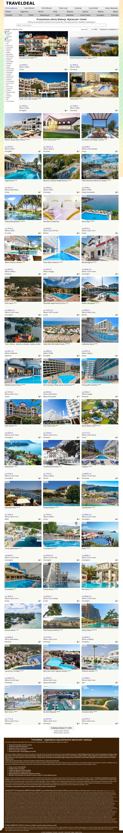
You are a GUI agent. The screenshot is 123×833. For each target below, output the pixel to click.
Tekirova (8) (56, 816)
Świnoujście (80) (10, 801)
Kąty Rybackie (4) (107, 820)
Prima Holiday (10, 69)
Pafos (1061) (79, 792)
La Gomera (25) (32, 808)
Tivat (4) (59, 820)
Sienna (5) (78, 818)
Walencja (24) (64, 808)
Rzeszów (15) (31, 812)
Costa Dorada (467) (107, 793)
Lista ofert (60, 832)
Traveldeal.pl (48, 832)
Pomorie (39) (69, 804)
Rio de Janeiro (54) (83, 802)
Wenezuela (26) (90, 807)
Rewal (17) (87, 811)
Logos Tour (9, 88)
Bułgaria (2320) (100, 790)
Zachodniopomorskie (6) (98, 817)
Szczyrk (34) (77, 806)
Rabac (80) (16, 801)
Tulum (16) (104, 811)
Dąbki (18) (57, 811)
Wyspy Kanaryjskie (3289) (58, 791)
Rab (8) (61, 816)
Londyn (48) (43, 803)
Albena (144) (102, 797)
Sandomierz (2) (110, 822)
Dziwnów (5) (29, 820)
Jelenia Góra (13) (35, 813)
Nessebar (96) (10, 799)
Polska (8, 35)
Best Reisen (9, 54)
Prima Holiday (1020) (95, 827)
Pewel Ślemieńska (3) (98, 821)
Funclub (8, 90)
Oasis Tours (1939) (57, 827)
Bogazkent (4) (54, 821)
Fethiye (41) (48, 804)
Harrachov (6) (28, 818)
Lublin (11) (39, 815)
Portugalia (22, 110)
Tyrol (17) (76, 811)
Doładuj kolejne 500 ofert (61, 731)
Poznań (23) (101, 808)
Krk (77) (20, 801)
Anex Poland (9, 70)
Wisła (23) (89, 808)
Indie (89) (43, 799)
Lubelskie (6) (16, 818)
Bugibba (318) (97, 794)
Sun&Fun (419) (12, 829)
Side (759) (99, 792)
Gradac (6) (34, 818)
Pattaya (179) (16, 797)
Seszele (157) (55, 797)
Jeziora (85, 11)
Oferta (21, 67)
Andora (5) (34, 820)
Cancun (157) (61, 797)
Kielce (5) (13, 820)
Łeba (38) (91, 804)
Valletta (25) (19, 808)
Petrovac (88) (57, 799)
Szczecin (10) (85, 815)
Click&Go (8, 60)
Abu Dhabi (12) (102, 813)
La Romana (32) (99, 806)
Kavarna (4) (15, 821)
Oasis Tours (9, 58)
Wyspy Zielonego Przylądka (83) (103, 799)
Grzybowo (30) (43, 807)
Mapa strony (78, 832)
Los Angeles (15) (42, 812)
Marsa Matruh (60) (26, 802)
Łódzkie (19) (93, 809)
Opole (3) (106, 821)
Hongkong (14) (68, 812)
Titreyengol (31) (16, 807)
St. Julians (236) (59, 796)
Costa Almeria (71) (40, 801)
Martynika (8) (72, 816)
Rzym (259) (44, 796)
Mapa (115, 11)
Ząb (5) (69, 818)
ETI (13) (17, 830)
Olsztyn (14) (62, 812)
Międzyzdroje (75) (32, 801)
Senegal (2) (104, 822)
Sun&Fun (8, 79)
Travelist (8, 15)
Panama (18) (21, 811)
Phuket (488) (100, 793)
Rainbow (70, 15)
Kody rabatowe (111, 8)
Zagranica (9, 36)
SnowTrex (9, 96)
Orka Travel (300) (38, 829)
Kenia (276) (10, 796)
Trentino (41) (20, 804)
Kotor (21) (42, 809)
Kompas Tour (10, 76)
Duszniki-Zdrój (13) (43, 813)
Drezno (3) (46, 822)
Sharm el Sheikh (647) (28, 793)
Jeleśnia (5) (17, 820)
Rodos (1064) (73, 792)
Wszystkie (9, 33)
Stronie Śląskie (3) (80, 821)
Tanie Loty (63, 8)
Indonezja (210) (79, 796)
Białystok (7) (85, 817)
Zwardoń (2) (79, 822)
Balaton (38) (107, 804)
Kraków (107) (66, 798)
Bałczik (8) (20, 817)
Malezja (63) (102, 801)
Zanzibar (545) (74, 793)
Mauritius (8, 642)
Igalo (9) (46, 816)
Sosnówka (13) (91, 812)
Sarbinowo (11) (14, 815)
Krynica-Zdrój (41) (42, 804)
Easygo (8, 67)
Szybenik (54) (76, 802)
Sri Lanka (8, 233)
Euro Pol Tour (10, 83)
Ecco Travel (9, 87)
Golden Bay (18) (51, 811)
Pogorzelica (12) (72, 813)
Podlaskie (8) (66, 816)
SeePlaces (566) (51, 825)
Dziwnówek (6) (48, 818)
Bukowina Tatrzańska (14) (82, 812)
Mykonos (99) (84, 798)
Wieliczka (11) (109, 813)
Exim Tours (9, 45)
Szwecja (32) (88, 806)
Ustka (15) (20, 812)
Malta (7, 519)
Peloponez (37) (10, 806)
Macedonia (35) (39, 806)
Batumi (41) (53, 804)
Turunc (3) (74, 821)
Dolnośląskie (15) (56, 812)
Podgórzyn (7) (60, 817)
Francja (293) (109, 794)
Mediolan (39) (81, 804)
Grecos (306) (30, 829)
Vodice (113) (36, 798)
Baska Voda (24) (83, 808)
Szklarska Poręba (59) (35, 802)
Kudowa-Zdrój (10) (107, 815)
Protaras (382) (37, 794)
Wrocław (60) (10, 802)
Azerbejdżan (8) (26, 817)
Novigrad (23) (10, 809)
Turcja (84, 437)
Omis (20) (74, 809)
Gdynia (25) (47, 808)
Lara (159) (44, 797)
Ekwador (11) (44, 815)
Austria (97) (101, 798)
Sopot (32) (94, 806)
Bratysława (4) (48, 821)
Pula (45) (79, 803)
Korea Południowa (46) (56, 803)
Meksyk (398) (18, 794)
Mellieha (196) (95, 796)
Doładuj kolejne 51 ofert (61, 728)
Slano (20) (64, 809)
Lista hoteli (93, 8)
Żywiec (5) (65, 818)
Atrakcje (78, 8)
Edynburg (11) (51, 815)
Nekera (8, 52)
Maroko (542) (88, 793)
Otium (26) (107, 829)
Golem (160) (39, 797)
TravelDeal (7, 29)
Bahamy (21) (54, 809)
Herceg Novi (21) (47, 809)
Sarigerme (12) (66, 813)
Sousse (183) (10, 797)
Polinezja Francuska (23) (109, 808)
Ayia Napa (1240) (59, 792)
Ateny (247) (53, 796)
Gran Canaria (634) (44, 793)
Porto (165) (28, 797)
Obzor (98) (97, 798)
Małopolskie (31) (23, 807)
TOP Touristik (10, 56)
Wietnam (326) (69, 794)
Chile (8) (101, 816)
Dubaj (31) (37, 807)
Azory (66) (80, 801)
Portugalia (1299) (51, 792)
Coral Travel (85, 15)
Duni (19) (16, 811)
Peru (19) (107, 809)
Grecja (21, 69)
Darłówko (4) (31, 821)
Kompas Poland (10, 92)
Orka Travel (9, 78)
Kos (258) (49, 796)
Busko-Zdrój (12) (92, 813)
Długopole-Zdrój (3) (39, 822)
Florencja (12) (85, 813)
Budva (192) (106, 796)
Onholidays (9, 72)
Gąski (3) (24, 822)
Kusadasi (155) (80, 797)
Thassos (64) (91, 801)
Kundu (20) (79, 809)
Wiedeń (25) (13, 808)
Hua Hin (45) (89, 803)
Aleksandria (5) (40, 820)
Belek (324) (80, 794)
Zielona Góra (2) (86, 822)
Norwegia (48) (37, 803)
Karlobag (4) (20, 821)
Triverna (114, 15)
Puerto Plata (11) (33, 815)
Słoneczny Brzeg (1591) (29, 792)
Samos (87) (78, 799)
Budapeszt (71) (47, 801)
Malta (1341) (45, 792)
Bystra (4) (43, 821)
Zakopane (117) (24, 798)
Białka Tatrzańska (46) (72, 803)
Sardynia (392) (30, 794)
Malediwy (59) (43, 802)
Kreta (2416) (93, 790)
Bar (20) (89, 809)
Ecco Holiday (9, 61)
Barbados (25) (53, 808)
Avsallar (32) (9, 807)
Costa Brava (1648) (12, 792)
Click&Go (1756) (67, 827)
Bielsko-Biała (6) (55, 818)
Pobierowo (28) (56, 807)
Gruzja (45, 601)
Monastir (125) (18, 798)
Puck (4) (84, 820)
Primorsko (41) (27, 804)
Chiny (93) (22, 799)
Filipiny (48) (48, 803)
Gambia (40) (64, 804)
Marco (8, 97)
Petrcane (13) (104, 812)
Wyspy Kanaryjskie (88, 192)
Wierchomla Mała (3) (66, 821)
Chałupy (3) (57, 822)
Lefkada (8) (77, 816)
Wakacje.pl (44, 15)
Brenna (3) (62, 822)
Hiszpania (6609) (23, 790)
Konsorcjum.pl (10, 81)
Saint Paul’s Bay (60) (17, 802)
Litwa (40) (59, 804)
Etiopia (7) (75, 817)
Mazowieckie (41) (34, 804)
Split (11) (9, 815)
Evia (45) (94, 803)
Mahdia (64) (96, 801)
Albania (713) (109, 792)
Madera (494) (94, 793)
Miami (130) (11, 798)
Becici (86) (88, 799)
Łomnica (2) (74, 822)
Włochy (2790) (79, 790)
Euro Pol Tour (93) (67, 829)
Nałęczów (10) (100, 815)
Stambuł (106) (72, 798)
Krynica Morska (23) (17, 809)
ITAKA (30, 15)
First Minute (47, 8)
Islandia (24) (77, 808)
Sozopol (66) (71, 801)
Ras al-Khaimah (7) (53, 817)
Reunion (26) (97, 807)
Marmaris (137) (108, 797)
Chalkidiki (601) (68, 793)
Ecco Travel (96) (58, 829)
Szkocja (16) (109, 811)
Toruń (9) (20, 816)
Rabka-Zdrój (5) (88, 818)
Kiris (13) (17, 813)
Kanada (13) (28, 813)
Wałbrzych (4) (55, 820)
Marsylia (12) (79, 813)
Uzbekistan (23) (95, 808)
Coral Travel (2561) (31, 827)
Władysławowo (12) (52, 813)
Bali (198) (90, 796)
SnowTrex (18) (11, 830)
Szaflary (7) (36, 817)
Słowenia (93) (16, 799)
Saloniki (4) (71, 820)
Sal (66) (76, 801)
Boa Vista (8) (15, 817)
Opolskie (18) (27, 811)
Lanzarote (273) (16, 796)
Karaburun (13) (23, 813)
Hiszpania (8, 274)
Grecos (8, 51)
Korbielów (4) (9, 821)
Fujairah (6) (42, 818)
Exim (58, 15)
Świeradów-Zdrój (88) (49, 799)
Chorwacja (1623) (20, 792)
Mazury (70, 11)
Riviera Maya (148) (95, 797)
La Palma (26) (103, 807)
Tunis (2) (92, 822)
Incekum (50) (18, 803)
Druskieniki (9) (51, 816)
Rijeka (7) (46, 817)
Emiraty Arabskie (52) (102, 802)
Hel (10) (8, 816)
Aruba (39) (87, 804)
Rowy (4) (76, 820)
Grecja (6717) (10, 790)
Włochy (45, 233)
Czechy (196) (101, 796)
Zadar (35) (26, 806)
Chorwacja (73, 69)
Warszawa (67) (60, 801)
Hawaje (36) (21, 806)
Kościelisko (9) (32, 816)
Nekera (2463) (40, 827)
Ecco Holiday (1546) (76, 827)
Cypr (44, 274)
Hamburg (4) (25, 821)
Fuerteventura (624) (52, 793)
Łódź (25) (9, 808)
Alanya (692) (21, 793)
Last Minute (29, 8)
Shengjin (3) (86, 821)
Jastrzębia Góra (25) (40, 808)
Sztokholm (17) (81, 811)
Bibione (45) (99, 803)
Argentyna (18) (70, 811)
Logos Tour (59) (81, 829)
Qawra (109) (60, 798)
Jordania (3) (19, 822)
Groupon (100, 15)
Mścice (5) (8, 820)
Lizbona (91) (31, 799)
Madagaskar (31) (30, 807)
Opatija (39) (75, 804)
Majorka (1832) (107, 790)
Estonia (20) (84, 809)
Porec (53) (95, 802)
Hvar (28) (71, 807)
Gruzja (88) (73, 799)
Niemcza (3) (110, 821)
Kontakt (55, 832)
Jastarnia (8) (82, 816)
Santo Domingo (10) (92, 815)
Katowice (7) (65, 817)
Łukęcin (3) (60, 821)
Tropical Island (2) (98, 822)
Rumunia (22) (36, 809)
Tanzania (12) (59, 813)
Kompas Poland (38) (98, 829)
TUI (20, 15)
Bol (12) (97, 813)
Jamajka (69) (53, 801)
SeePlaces (9, 63)
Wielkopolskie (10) (78, 815)
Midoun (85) (93, 799)
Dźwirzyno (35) (62, 806)
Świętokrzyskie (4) (47, 820)
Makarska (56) (64, 802)
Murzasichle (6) (9, 818)
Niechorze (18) (33, 811)
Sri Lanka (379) (43, 794)
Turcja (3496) (44, 790)
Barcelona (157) (67, 797)
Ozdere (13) (109, 812)
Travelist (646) (41, 825)
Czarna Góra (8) (95, 816)
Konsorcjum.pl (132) (48, 829)
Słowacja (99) (78, 798)
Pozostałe (46, 151)
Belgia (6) (61, 818)
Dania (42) (15, 804)
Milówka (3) (8, 822)
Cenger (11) (67, 815)
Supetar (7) (41, 817)
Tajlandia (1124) (66, 792)
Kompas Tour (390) (21, 829)
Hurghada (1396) (38, 792)
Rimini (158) (49, 797)
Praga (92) (26, 799)
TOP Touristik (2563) (20, 827)
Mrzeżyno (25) (25, 808)
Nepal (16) (9, 812)
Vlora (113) (42, 798)
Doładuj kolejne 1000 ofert (61, 733)
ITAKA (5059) (10, 825)
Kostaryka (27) (84, 807)
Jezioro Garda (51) (11, 803)
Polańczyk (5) (94, 818)
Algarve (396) (24, 794)
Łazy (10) (72, 815)
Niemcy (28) (66, 807)
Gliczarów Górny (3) (31, 822)
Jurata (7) (71, 817)
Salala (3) (92, 821)
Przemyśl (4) (88, 820)
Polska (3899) (35, 790)
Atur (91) (74, 829)
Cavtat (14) (74, 812)
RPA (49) (22, 803)
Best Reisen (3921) (10, 827)
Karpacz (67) (66, 801)
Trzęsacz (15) (25, 812)
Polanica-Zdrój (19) (101, 809)
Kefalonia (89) (37, 799)
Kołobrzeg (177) (22, 797)
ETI (7, 99)
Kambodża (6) (22, 818)
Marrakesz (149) (87, 797)
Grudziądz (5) (23, 820)
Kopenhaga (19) (10, 811)
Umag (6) (105, 817)
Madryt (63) (107, 801)
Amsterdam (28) (76, 807)
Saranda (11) (20, 815)
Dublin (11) (56, 815)
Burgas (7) (80, 817)
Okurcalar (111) (54, 798)
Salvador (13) (97, 812)
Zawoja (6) (90, 817)
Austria (45, 478)
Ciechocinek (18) (63, 811)
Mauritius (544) (81, 793)
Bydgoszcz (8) (106, 816)
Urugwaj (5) (73, 818)
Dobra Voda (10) (14, 816)
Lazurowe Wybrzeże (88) (66, 799)
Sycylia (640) (36, 793)
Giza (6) (38, 818)
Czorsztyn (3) (51, 822)
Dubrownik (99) (91, 798)
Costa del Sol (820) (93, 792)
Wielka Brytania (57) (50, 802)
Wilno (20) (59, 809)
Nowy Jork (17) (93, 811)
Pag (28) (61, 807)
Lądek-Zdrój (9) (25, 816)
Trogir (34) (72, 806)
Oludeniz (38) (102, 804)
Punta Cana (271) (31, 796)
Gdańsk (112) (47, 798)
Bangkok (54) (90, 802)
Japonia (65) (85, 801)
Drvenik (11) (61, 815)
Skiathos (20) (69, 809)
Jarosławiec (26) (109, 807)
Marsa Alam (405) (11, 794)
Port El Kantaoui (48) (29, 803)
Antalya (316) (103, 794)
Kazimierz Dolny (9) (39, 816)
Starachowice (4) (65, 820)
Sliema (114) (31, 798)
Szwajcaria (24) (71, 808)
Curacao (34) (83, 806)
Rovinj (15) (36, 812)
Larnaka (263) (38, 796)
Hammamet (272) (23, 796)
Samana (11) (26, 815)
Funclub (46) (89, 829)
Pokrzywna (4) (95, 820)
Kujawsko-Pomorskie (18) (42, 811)
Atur (7, 85)
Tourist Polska (10, 101)
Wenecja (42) (10, 804)
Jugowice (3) (14, 822)
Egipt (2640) (86, 790)
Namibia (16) (14, 812)
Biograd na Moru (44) (106, 803)
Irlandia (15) (49, 812)
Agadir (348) (55, 794)
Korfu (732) (104, 792)
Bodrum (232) (72, 796)
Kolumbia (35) (46, 806)
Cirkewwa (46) (64, 803)
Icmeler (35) (55, 806)
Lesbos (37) (16, 806)
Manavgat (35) (32, 806)
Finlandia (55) (70, 802)
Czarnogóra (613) (60, 793)
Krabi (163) (34, 797)
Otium (8, 94)
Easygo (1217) (85, 827)
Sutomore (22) (30, 809)
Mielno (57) (57, 802)
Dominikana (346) (62, 794)
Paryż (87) (83, 799)
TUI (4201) (20, 825)
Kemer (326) (75, 794)
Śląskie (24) (58, 808)
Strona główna (11, 8)
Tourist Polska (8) (24, 830)
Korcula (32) (106, 806)
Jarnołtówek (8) (89, 816)
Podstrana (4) (101, 820)
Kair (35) (51, 806)
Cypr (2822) (70, 790)
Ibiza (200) (85, 796)
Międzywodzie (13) (11, 813)
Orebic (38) (96, 804)
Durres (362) (49, 794)
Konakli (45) (84, 803)
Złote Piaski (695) (14, 793)
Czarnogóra (86, 274)
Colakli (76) (25, 801)
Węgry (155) (74, 797)
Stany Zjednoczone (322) (88, 794)
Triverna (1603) (30, 825)
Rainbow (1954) (48, 827)
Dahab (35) (67, 806)
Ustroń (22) (24, 809)
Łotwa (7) (32, 817)
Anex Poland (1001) (106, 827)
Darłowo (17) (99, 811)
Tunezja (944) (85, 792)
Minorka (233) (66, 796)
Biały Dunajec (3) (68, 822)
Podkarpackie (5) (101, 818)
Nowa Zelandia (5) (109, 818)
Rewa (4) (80, 820)
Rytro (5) (83, 818)
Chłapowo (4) (37, 821)
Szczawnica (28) (49, 807)
